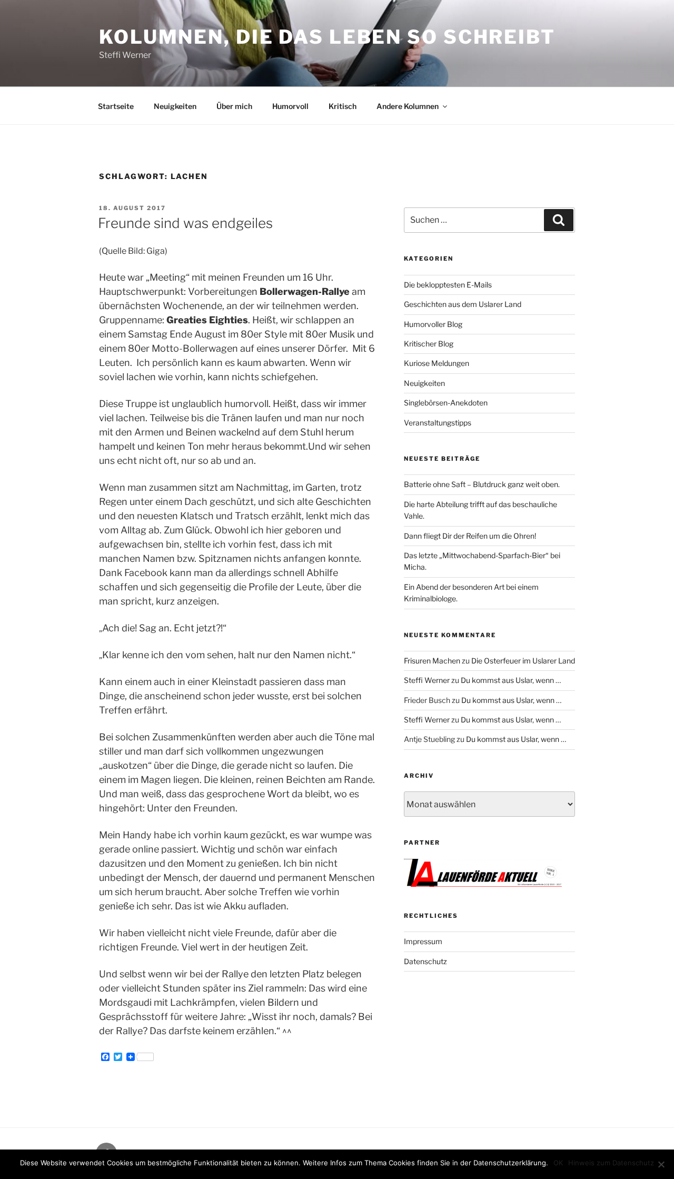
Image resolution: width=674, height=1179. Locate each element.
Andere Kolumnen (407, 106)
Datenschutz (425, 961)
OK (558, 1162)
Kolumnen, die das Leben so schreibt (327, 36)
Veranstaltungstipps (437, 422)
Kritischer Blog (428, 343)
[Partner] (483, 883)
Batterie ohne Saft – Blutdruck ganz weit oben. (482, 484)
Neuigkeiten (175, 106)
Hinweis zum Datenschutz (611, 1162)
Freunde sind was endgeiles (185, 223)
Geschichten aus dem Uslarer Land (462, 304)
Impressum (423, 941)
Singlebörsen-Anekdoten (446, 402)
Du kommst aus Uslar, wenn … (511, 680)
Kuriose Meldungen (436, 363)
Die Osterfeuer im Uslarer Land (523, 660)
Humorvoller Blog (433, 324)
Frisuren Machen (432, 660)
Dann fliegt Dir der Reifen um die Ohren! (470, 535)
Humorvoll (290, 106)
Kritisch (342, 106)
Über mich (234, 106)
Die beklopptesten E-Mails (448, 284)
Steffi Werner (427, 680)
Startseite (116, 106)
